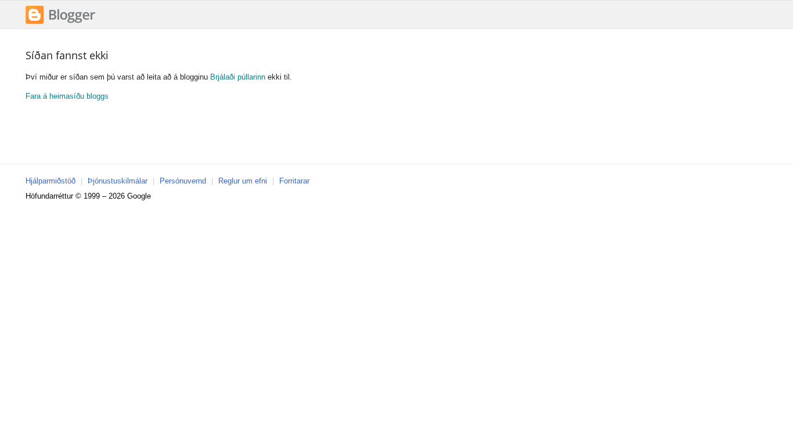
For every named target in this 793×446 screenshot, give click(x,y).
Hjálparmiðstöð (50, 181)
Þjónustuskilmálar (117, 181)
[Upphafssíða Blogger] (60, 22)
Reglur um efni (242, 181)
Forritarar (294, 181)
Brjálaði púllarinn (237, 77)
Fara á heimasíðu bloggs (67, 96)
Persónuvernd (183, 181)
